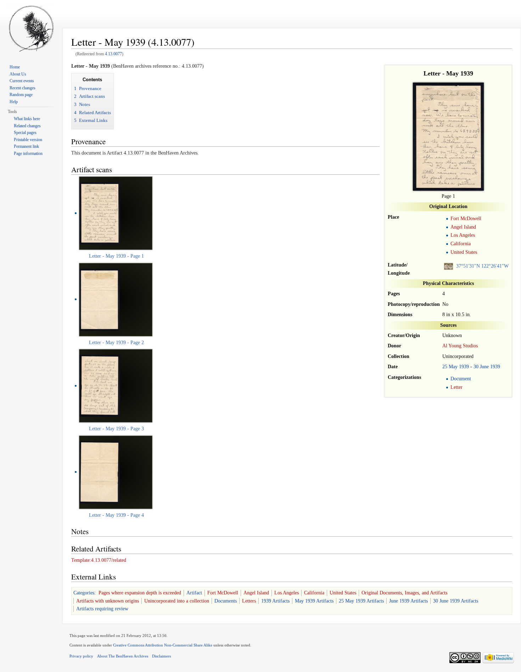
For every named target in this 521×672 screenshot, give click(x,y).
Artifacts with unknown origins (107, 601)
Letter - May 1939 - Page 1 (116, 256)
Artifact (194, 592)
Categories (83, 592)
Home (15, 67)
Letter (456, 387)
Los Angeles (462, 235)
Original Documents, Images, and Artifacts (404, 592)
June (484, 366)
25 (444, 366)
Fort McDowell (465, 218)
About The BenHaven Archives (122, 656)
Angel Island (463, 227)
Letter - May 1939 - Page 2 (116, 342)
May (453, 366)
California (460, 243)
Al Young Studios (460, 345)
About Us (18, 74)
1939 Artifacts (275, 601)
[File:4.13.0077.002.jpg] (99, 385)
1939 (464, 366)
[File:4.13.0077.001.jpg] (99, 299)
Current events (22, 80)
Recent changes (22, 87)
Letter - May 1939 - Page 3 (116, 428)
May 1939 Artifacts (314, 601)
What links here (27, 118)
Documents (225, 601)
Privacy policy (81, 656)
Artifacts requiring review (102, 608)
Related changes (27, 125)
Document (460, 378)
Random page (21, 94)
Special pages (25, 132)
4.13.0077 (113, 54)
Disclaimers (161, 656)
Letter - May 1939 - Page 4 (116, 515)
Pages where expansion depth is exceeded (140, 592)
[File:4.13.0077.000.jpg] (99, 212)
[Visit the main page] (31, 28)
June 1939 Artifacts (408, 601)
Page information (28, 153)
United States (463, 252)
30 (476, 366)
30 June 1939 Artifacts (455, 601)
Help (14, 101)
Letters (249, 601)
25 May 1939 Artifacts (361, 601)
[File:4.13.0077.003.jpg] (99, 471)
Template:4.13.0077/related (98, 560)
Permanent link (26, 146)
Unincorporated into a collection (176, 601)
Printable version (28, 139)
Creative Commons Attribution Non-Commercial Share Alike (162, 645)
